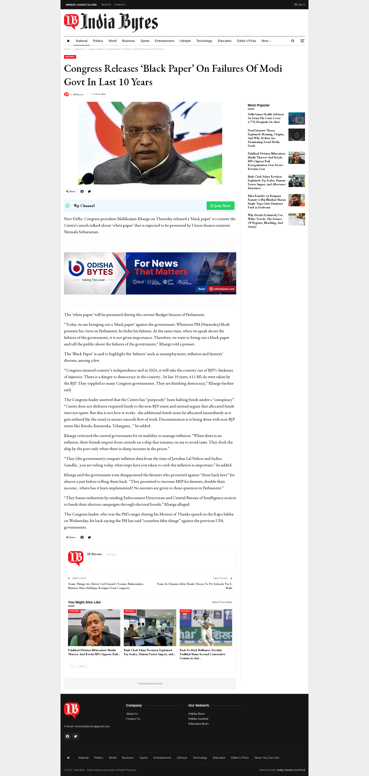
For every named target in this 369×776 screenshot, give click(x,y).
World (113, 41)
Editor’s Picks (246, 41)
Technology (204, 41)
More (265, 41)
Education (225, 41)
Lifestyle (185, 41)
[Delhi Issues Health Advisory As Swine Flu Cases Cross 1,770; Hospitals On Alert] (296, 118)
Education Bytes (198, 723)
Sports (144, 41)
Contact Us (119, 4)
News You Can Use (266, 757)
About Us (106, 4)
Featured (74, 611)
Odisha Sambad (198, 718)
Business (128, 41)
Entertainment (164, 41)
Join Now (223, 205)
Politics (98, 41)
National (81, 41)
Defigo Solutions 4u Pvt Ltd (291, 770)
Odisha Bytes (196, 713)
